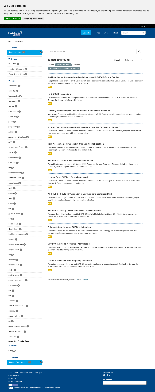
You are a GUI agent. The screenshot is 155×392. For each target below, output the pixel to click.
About (115, 33)
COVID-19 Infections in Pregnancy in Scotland (69, 243)
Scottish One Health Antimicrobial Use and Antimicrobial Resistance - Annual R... (85, 127)
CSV (49, 87)
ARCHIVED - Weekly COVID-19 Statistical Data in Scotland (74, 210)
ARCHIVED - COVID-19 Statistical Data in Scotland (70, 160)
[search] (139, 51)
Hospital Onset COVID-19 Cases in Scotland (68, 177)
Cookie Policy (13, 375)
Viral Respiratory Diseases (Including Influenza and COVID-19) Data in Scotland (84, 77)
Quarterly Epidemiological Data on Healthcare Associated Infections (79, 110)
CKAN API (12, 378)
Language (107, 379)
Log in (142, 26)
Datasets (86, 33)
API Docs (85, 279)
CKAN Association (15, 381)
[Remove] (70, 65)
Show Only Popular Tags (18, 341)
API (77, 279)
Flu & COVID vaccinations (59, 93)
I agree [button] (7, 18)
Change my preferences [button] (33, 18)
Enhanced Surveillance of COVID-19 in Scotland (69, 227)
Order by (117, 60)
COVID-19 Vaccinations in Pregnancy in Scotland (70, 260)
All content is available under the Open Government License (36, 387)
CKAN (107, 375)
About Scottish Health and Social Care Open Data (27, 372)
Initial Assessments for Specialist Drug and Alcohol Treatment (76, 143)
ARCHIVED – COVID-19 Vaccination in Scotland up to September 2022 (80, 193)
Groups (106, 33)
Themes (96, 33)
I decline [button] (16, 18)
